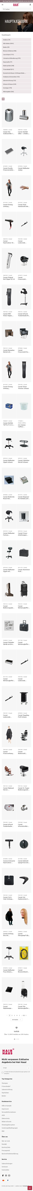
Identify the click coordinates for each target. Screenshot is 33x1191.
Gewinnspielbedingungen (10, 1128)
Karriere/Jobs (6, 1147)
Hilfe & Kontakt (6, 1105)
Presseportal (6, 1150)
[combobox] (16, 1019)
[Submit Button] (29, 1068)
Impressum (5, 1109)
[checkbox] (2, 1072)
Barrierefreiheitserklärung (10, 1153)
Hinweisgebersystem (8, 1125)
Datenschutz (6, 1118)
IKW (3, 1131)
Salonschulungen (7, 1163)
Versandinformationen (9, 1112)
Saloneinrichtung (7, 1089)
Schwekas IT (26, 1186)
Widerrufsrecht (6, 1121)
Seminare (5, 1166)
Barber (4, 1096)
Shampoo (5, 1083)
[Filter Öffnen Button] (3, 99)
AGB (3, 1115)
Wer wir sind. (6, 1141)
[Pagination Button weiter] (26, 1015)
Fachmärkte (5, 1170)
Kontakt (4, 1144)
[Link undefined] (3, 1175)
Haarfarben (5, 1092)
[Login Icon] (30, 5)
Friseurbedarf (6, 1086)
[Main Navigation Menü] (2, 4)
